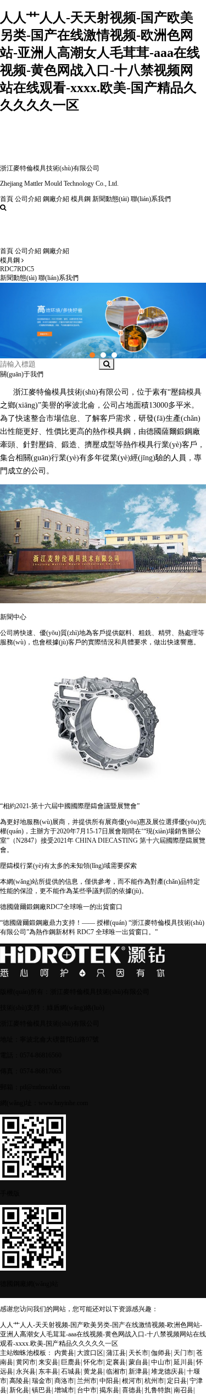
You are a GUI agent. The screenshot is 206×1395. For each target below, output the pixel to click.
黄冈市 (26, 1362)
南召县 (183, 1390)
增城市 (64, 1390)
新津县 (138, 1371)
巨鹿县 (71, 1362)
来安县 (48, 1362)
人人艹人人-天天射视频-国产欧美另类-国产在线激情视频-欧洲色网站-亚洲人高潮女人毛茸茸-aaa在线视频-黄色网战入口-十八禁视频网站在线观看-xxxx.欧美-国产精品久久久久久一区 (103, 1334)
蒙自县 (138, 1362)
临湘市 (116, 1371)
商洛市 (64, 1381)
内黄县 (64, 1353)
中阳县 (109, 1381)
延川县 (183, 1362)
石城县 (71, 1371)
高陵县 (19, 1381)
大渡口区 (90, 1353)
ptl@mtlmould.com (45, 1087)
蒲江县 (116, 1353)
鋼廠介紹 (56, 199)
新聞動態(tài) (110, 199)
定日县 (177, 1381)
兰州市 (87, 1381)
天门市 (183, 1353)
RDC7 (8, 269)
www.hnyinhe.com (63, 1103)
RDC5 (25, 269)
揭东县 (109, 1390)
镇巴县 (42, 1390)
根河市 (132, 1381)
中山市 (161, 1362)
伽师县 (161, 1353)
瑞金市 (42, 1381)
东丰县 (48, 1371)
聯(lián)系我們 (151, 199)
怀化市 (93, 1362)
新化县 (19, 1390)
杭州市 (154, 1381)
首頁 (6, 199)
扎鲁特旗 (157, 1390)
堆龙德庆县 (167, 1371)
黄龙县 (93, 1371)
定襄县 (116, 1362)
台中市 (87, 1390)
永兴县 (26, 1371)
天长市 (138, 1353)
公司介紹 (28, 199)
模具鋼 (81, 199)
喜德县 (132, 1390)
